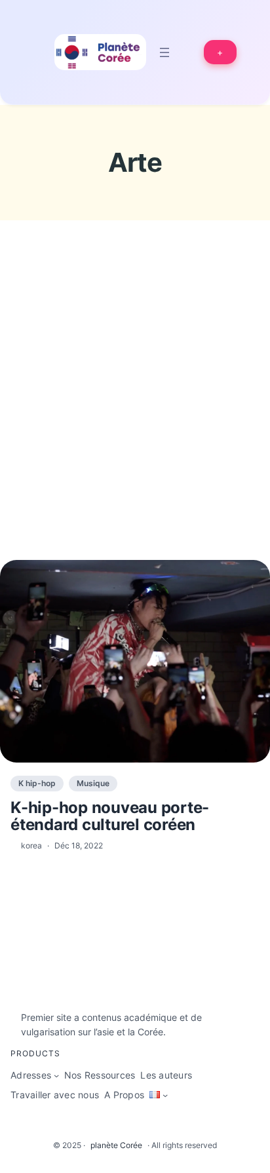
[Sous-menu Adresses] (56, 1075)
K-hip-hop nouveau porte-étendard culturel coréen (109, 816)
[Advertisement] (135, 414)
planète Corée (116, 1145)
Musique (93, 783)
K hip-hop (37, 783)
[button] (220, 52)
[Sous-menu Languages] (165, 1095)
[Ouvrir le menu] (164, 52)
